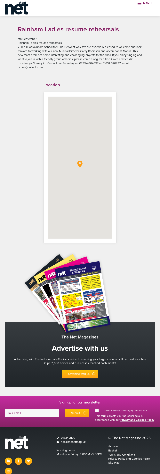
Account (113, 446)
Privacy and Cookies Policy (137, 420)
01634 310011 (69, 438)
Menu (147, 3)
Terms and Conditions (122, 454)
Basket (112, 450)
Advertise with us (79, 374)
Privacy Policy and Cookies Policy (129, 458)
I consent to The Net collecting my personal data (125, 410)
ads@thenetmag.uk (73, 442)
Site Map (114, 462)
